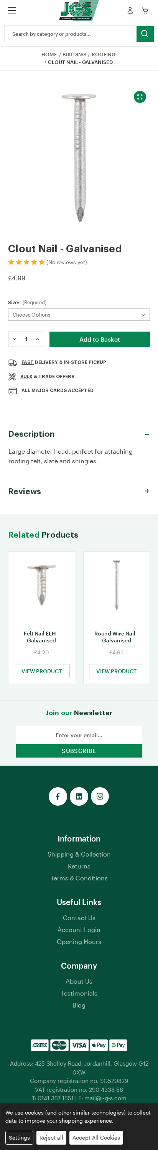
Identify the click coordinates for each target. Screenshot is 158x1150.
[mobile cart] (146, 10)
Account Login (79, 929)
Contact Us (79, 917)
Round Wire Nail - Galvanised (116, 637)
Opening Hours (79, 941)
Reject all (51, 1137)
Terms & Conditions (79, 878)
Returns (79, 866)
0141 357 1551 (56, 1098)
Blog (79, 1005)
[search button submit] (145, 34)
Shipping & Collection (79, 854)
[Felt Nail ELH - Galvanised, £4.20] (41, 588)
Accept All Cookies (96, 1137)
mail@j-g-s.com (105, 1098)
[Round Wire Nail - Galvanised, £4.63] (117, 588)
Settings (19, 1137)
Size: (27, 302)
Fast (27, 362)
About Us (79, 981)
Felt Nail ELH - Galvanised (41, 637)
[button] (79, 434)
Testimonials (79, 993)
